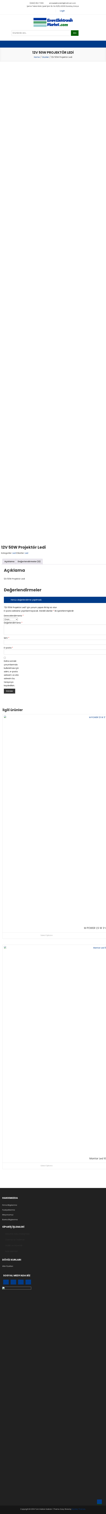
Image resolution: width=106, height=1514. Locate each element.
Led (14, 553)
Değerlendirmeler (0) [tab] (29, 561)
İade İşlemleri (11, 1251)
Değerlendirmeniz (12, 622)
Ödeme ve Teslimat (15, 1239)
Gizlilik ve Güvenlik (13, 1245)
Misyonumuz (7, 1214)
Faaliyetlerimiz (8, 1210)
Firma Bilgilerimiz (9, 1205)
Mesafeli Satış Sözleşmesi (17, 1233)
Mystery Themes (78, 1509)
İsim (6, 638)
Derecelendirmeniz (12, 615)
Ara (74, 33)
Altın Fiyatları (7, 1266)
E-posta (8, 647)
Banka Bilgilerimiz (10, 1219)
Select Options (47, 935)
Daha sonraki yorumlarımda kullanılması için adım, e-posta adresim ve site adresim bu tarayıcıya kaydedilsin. (11, 673)
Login (62, 11)
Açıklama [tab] (9, 561)
